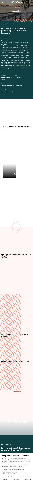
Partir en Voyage (4, 24)
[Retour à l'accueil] (19, 2)
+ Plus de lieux (16, 391)
